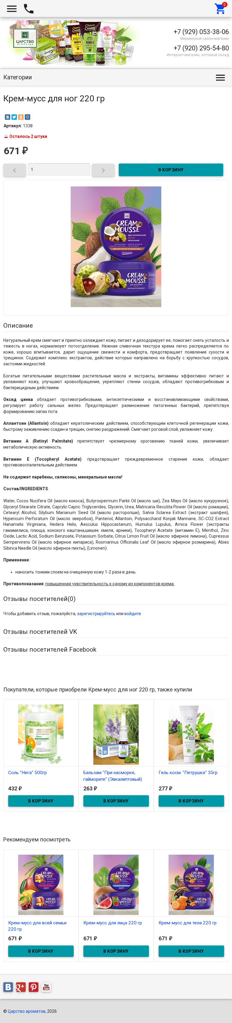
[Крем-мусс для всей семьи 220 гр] (41, 884)
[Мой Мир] (27, 117)
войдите (132, 613)
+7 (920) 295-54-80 (201, 48)
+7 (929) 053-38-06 (201, 32)
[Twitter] (14, 117)
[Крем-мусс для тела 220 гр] (191, 884)
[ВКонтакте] (7, 117)
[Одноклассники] (21, 117)
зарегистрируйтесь (96, 613)
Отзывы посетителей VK (40, 631)
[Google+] (22, 988)
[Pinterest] (35, 988)
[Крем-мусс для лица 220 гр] (116, 884)
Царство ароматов (26, 1011)
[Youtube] (47, 988)
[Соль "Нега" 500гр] (41, 734)
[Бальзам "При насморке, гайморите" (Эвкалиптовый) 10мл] (116, 734)
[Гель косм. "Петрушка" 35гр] (191, 734)
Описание (18, 325)
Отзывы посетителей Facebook (49, 649)
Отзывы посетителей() (39, 598)
